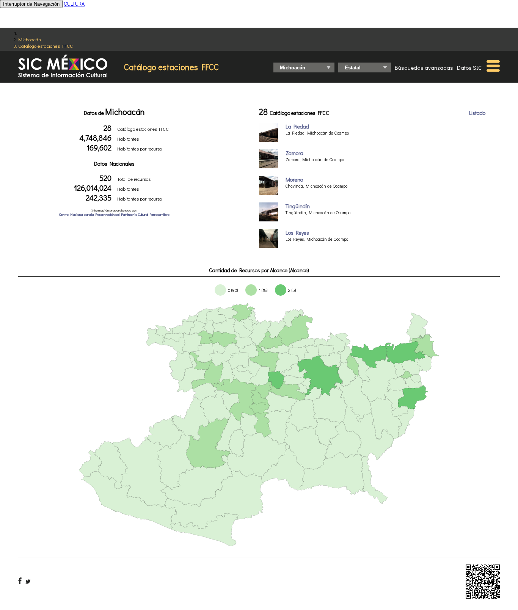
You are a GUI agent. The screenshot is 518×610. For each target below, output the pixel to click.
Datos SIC (469, 67)
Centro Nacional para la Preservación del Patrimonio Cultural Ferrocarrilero (114, 214)
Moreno (294, 179)
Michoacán (29, 39)
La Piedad (297, 126)
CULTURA (74, 3)
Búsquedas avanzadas (424, 67)
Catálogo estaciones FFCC (45, 45)
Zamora (294, 153)
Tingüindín (298, 206)
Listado (477, 112)
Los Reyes (297, 232)
